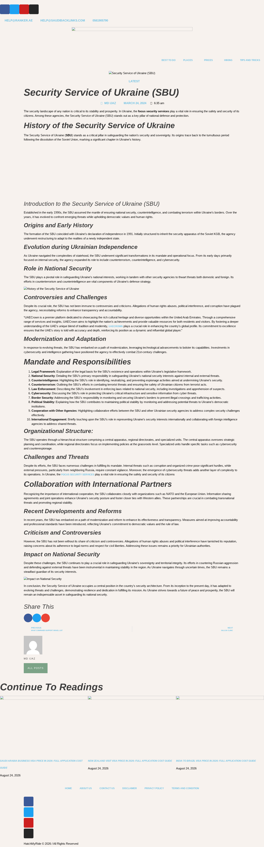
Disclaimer (129, 788)
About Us (86, 788)
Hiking (228, 60)
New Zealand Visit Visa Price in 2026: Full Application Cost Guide (130, 761)
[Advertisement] (132, 172)
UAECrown (116, 326)
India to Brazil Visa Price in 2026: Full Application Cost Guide (216, 761)
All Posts (36, 668)
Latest (134, 81)
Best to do (168, 60)
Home (68, 788)
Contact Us (107, 788)
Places (188, 60)
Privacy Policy (154, 788)
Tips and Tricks (250, 60)
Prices (208, 60)
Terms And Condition (185, 788)
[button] (28, 618)
